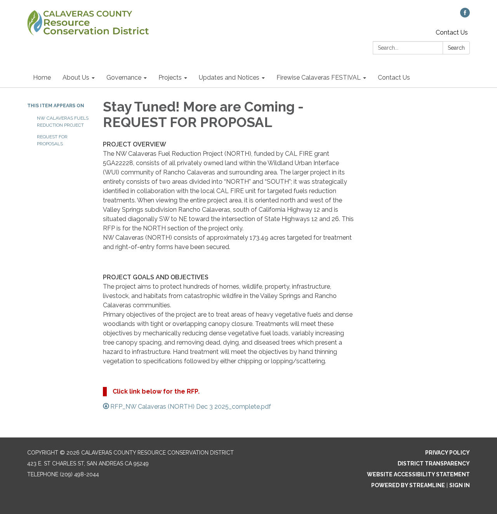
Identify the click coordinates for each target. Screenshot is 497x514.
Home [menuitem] (42, 77)
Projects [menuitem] (170, 77)
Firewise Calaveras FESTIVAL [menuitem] (318, 77)
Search (456, 48)
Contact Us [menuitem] (394, 77)
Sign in (459, 485)
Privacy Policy (447, 453)
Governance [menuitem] (123, 77)
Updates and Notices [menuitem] (229, 77)
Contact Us (452, 32)
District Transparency (434, 463)
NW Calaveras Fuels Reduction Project (63, 121)
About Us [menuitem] (76, 77)
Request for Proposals (52, 140)
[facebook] (465, 15)
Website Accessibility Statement (418, 474)
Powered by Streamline (408, 485)
